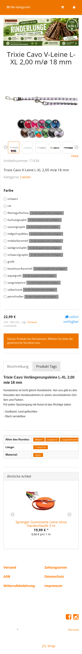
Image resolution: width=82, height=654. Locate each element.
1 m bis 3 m (40, 447)
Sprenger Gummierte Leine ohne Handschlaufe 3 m (41, 524)
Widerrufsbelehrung (19, 586)
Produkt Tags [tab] (46, 366)
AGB (6, 576)
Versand (32, 322)
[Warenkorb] (62, 7)
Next (69, 514)
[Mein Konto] (74, 7)
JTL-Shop (48, 646)
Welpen (39, 439)
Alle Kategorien (19, 7)
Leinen (25, 177)
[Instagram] (76, 616)
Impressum (53, 586)
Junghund (52, 439)
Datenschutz (54, 576)
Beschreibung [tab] (17, 366)
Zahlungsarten (55, 567)
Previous (12, 514)
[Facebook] (68, 616)
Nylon (38, 454)
